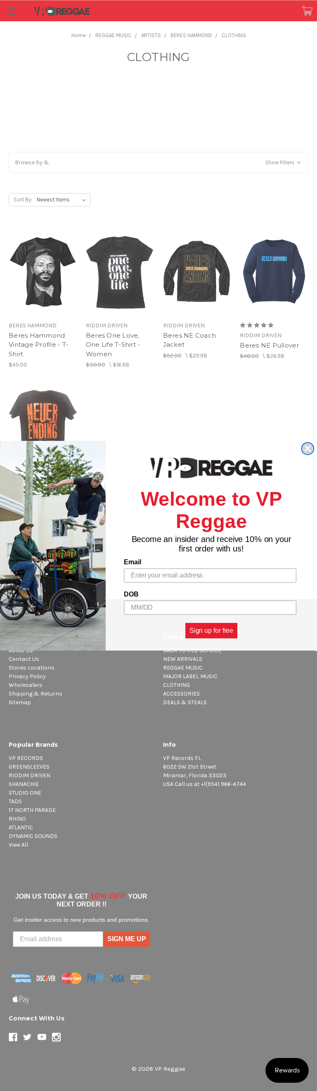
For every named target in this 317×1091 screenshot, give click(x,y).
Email (132, 562)
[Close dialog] (308, 449)
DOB (131, 594)
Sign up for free (211, 630)
